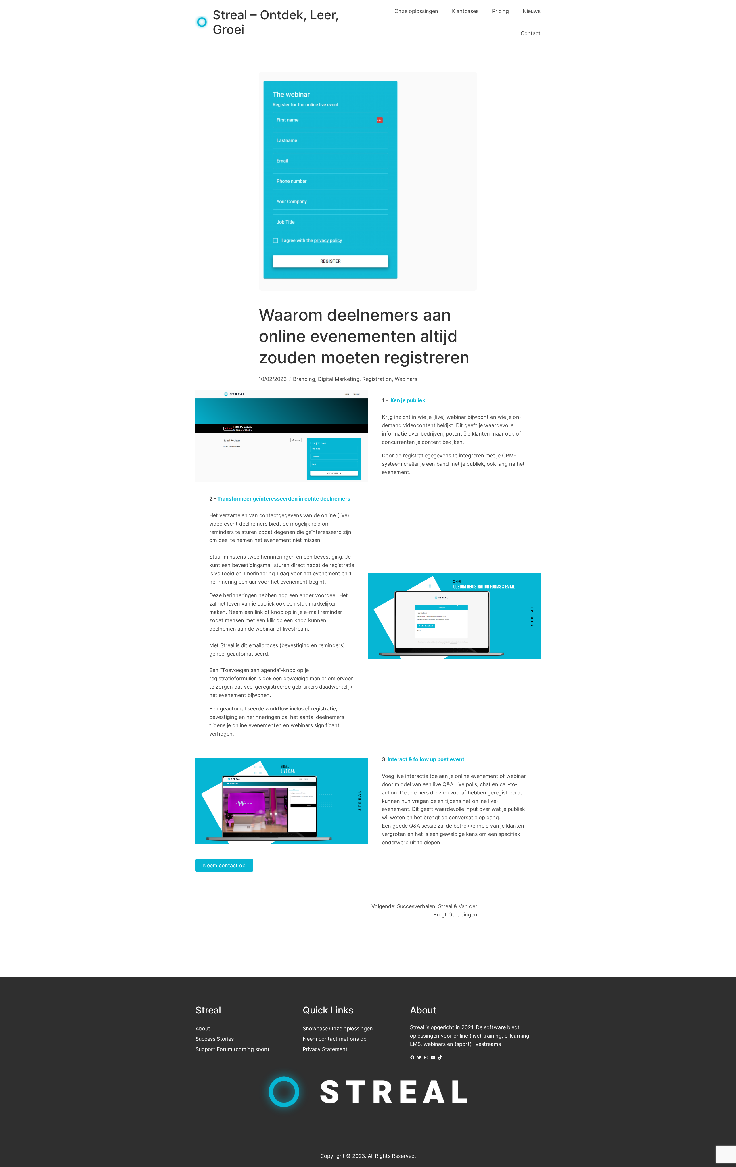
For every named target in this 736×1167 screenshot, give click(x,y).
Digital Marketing (338, 379)
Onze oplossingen (351, 1028)
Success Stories (214, 1039)
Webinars (406, 379)
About (202, 1028)
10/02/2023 (273, 379)
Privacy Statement (325, 1049)
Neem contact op (224, 865)
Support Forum (213, 1049)
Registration (377, 379)
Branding (304, 379)
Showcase (315, 1028)
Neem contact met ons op (335, 1039)
